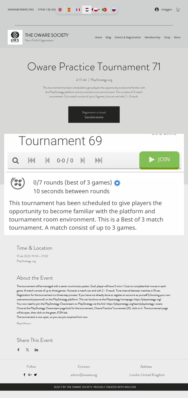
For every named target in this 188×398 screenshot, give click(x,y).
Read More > (24, 323)
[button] (178, 10)
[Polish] (95, 9)
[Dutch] (86, 9)
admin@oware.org (84, 374)
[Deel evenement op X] (27, 349)
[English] (59, 9)
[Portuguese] (104, 9)
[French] (77, 9)
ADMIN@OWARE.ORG (21, 9)
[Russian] (113, 9)
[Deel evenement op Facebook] (18, 349)
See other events (94, 117)
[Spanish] (68, 9)
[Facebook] (24, 375)
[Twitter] (35, 375)
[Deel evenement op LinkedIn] (36, 349)
